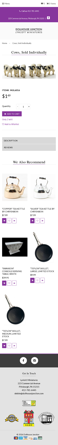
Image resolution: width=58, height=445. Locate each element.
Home (4, 43)
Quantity (6, 106)
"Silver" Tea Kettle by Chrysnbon (42, 210)
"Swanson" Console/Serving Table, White (12, 271)
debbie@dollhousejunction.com (29, 393)
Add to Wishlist (11, 124)
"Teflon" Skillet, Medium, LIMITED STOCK (11, 334)
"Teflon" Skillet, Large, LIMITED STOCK (42, 269)
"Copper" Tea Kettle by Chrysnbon (13, 210)
